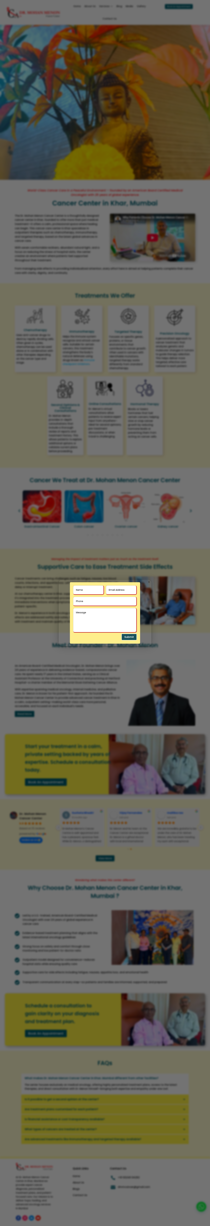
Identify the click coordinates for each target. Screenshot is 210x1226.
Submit (129, 637)
